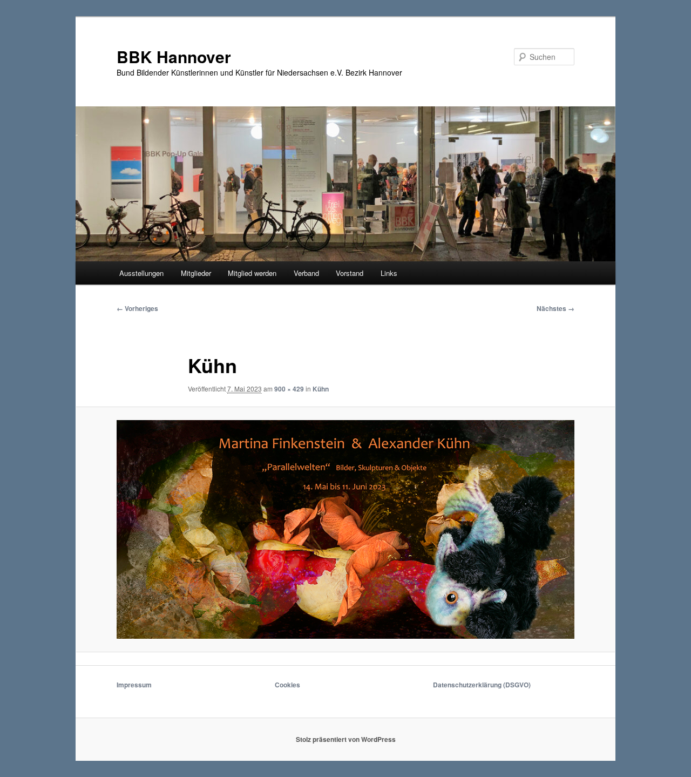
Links (389, 273)
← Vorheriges (137, 308)
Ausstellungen (141, 273)
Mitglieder (196, 273)
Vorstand (349, 273)
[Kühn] (345, 529)
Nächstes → (555, 308)
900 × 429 (289, 389)
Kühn (321, 389)
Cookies (287, 685)
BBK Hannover (174, 56)
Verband (306, 273)
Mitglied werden (252, 273)
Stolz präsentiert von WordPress (346, 739)
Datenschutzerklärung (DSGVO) (482, 685)
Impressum (134, 685)
